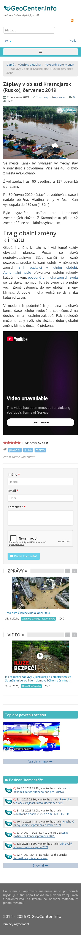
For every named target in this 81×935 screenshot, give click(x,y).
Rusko (28, 450)
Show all (39, 865)
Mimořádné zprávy (31, 686)
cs (6, 41)
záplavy (40, 450)
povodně (15, 450)
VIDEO (15, 635)
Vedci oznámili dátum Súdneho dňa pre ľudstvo (41, 790)
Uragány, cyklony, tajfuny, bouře (38, 618)
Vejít (73, 40)
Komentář (16, 507)
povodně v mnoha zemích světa (53, 277)
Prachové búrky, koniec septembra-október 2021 (43, 823)
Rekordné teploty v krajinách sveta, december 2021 (42, 801)
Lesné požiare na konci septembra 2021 (40, 834)
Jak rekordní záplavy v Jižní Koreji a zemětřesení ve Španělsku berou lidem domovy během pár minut (38, 678)
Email (13, 491)
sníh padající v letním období (48, 267)
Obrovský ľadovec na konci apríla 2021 (42, 845)
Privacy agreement (16, 924)
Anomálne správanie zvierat (30, 858)
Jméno (14, 474)
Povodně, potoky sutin (50, 97)
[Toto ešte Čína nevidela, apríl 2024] (40, 592)
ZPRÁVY (16, 571)
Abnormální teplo (17, 272)
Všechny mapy (39, 761)
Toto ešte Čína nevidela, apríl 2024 (27, 613)
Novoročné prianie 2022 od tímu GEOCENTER (41, 814)
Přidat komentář (25, 556)
